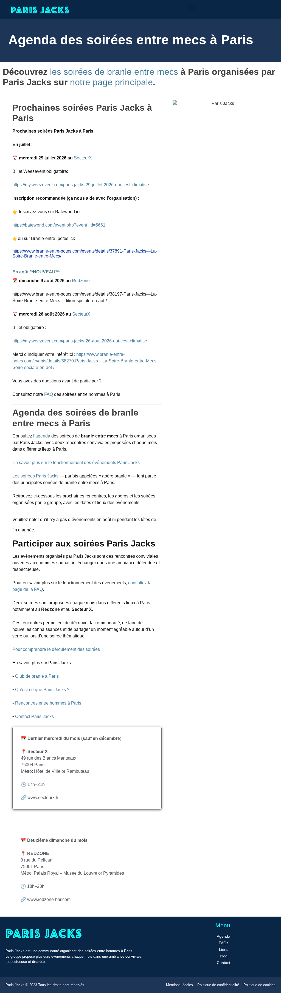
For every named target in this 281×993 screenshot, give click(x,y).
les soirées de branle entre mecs (114, 72)
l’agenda (42, 436)
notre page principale (111, 82)
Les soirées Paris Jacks (35, 476)
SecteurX (83, 158)
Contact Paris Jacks (34, 716)
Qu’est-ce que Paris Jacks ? (42, 689)
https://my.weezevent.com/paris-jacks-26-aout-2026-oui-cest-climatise (79, 341)
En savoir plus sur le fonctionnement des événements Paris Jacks (76, 462)
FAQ (48, 394)
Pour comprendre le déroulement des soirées (56, 649)
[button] (191, 7)
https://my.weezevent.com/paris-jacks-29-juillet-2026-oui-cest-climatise (80, 184)
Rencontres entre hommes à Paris (48, 703)
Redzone (81, 280)
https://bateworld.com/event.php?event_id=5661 (58, 225)
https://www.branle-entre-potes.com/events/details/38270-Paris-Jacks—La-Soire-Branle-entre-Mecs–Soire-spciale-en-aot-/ (85, 361)
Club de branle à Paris (37, 676)
